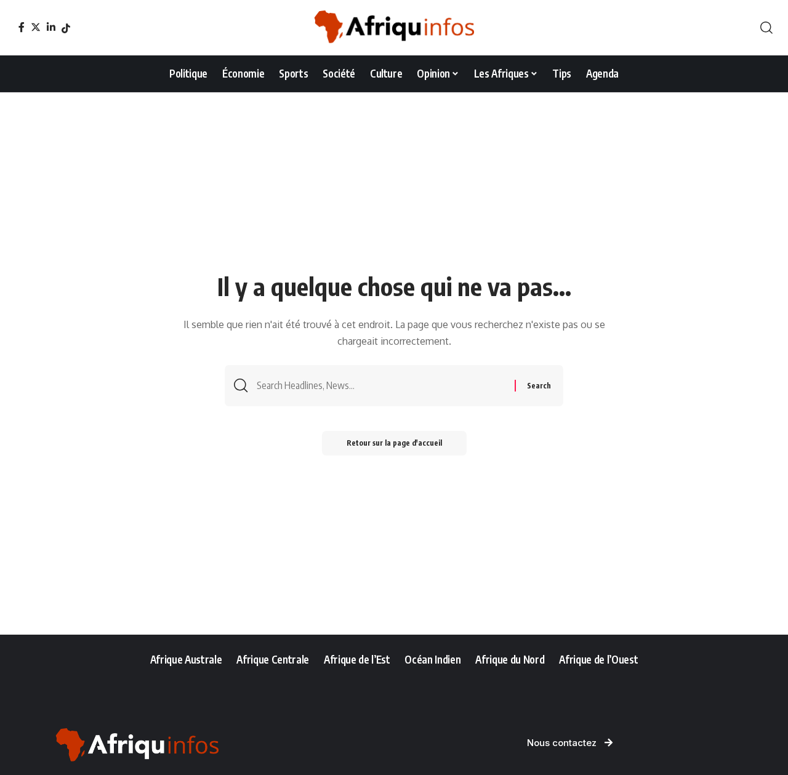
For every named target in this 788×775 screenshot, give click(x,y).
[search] (766, 27)
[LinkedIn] (51, 27)
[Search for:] (381, 385)
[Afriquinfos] (394, 27)
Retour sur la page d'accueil (394, 443)
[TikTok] (65, 28)
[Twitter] (36, 27)
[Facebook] (21, 27)
